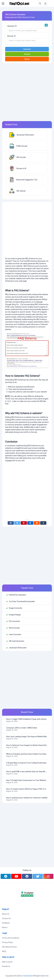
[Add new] (46, 25)
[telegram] (6, 876)
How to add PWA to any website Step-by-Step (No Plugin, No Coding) (27, 772)
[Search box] (40, 3)
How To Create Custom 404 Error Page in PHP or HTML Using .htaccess (27, 789)
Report (4, 927)
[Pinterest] (24, 523)
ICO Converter (14, 621)
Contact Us (6, 918)
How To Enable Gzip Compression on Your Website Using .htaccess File (27, 780)
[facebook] (27, 876)
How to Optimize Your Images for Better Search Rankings (27, 745)
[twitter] (38, 876)
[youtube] (16, 876)
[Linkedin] (30, 523)
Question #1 (12, 26)
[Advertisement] (27, 92)
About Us (5, 914)
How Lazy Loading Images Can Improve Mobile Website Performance (27, 737)
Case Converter (15, 634)
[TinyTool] (19, 3)
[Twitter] (17, 523)
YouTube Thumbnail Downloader (22, 601)
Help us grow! (7, 962)
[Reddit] (37, 523)
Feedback (6, 923)
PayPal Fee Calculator (17, 595)
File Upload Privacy (9, 947)
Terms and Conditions (10, 938)
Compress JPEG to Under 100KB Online (21, 728)
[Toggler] (3, 3)
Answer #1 (11, 36)
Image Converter (15, 608)
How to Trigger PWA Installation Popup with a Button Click (27, 719)
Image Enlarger (15, 615)
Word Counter (14, 628)
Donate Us (6, 966)
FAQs (4, 951)
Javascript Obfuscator (18, 648)
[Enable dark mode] (45, 3)
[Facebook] (11, 523)
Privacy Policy (7, 942)
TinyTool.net (28, 976)
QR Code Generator (16, 641)
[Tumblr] (43, 523)
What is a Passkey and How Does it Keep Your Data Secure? (27, 754)
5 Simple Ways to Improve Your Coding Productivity (26, 763)
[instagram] (48, 876)
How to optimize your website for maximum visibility (26, 798)
